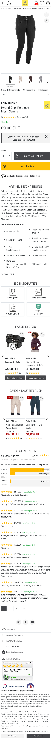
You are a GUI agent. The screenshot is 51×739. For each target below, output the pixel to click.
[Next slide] (48, 82)
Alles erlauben (38, 736)
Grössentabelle (14, 90)
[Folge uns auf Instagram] (18, 622)
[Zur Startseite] (25, 2)
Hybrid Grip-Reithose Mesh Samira (36, 8)
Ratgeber (44, 90)
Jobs (13, 651)
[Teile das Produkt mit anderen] (46, 20)
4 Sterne (4, 473)
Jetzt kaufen (27, 166)
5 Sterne (4, 469)
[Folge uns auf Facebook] (25, 622)
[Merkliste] (42, 2)
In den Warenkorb (15, 378)
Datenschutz (44, 731)
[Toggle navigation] (3, 3)
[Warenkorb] (48, 2)
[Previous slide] (3, 82)
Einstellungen (12, 736)
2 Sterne (4, 480)
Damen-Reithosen (14, 8)
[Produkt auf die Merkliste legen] (46, 14)
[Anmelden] (9, 2)
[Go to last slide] (3, 356)
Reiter (3, 8)
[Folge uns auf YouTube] (32, 622)
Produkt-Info (30, 90)
